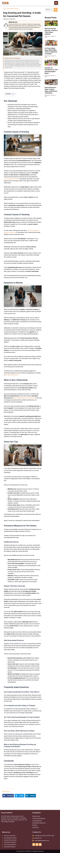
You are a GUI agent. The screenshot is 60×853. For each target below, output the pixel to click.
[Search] (56, 10)
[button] (56, 3)
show (13, 93)
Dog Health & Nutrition (13, 8)
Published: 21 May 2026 (9, 19)
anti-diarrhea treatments (11, 375)
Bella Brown (13, 22)
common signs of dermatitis (11, 179)
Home (4, 8)
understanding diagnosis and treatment (24, 398)
